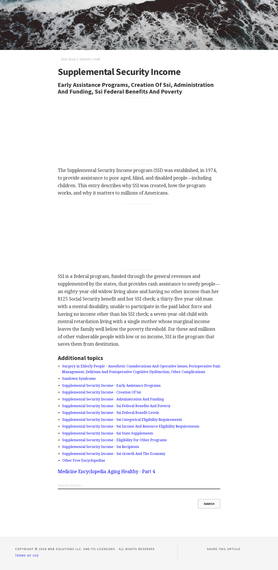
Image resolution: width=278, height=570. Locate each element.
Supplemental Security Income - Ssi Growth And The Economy (113, 454)
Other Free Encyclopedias (83, 460)
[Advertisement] (139, 130)
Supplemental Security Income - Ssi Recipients (100, 447)
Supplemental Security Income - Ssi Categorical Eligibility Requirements (122, 420)
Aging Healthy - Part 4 (131, 471)
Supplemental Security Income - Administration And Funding (113, 399)
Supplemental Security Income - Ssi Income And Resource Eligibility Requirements (130, 426)
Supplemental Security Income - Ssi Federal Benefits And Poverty (116, 406)
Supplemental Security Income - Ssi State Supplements (107, 433)
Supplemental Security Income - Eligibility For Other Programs (114, 440)
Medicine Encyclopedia (82, 471)
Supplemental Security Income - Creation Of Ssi (101, 392)
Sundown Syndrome (79, 379)
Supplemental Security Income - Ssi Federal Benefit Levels (110, 413)
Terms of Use (27, 555)
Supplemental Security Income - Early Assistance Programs (111, 385)
